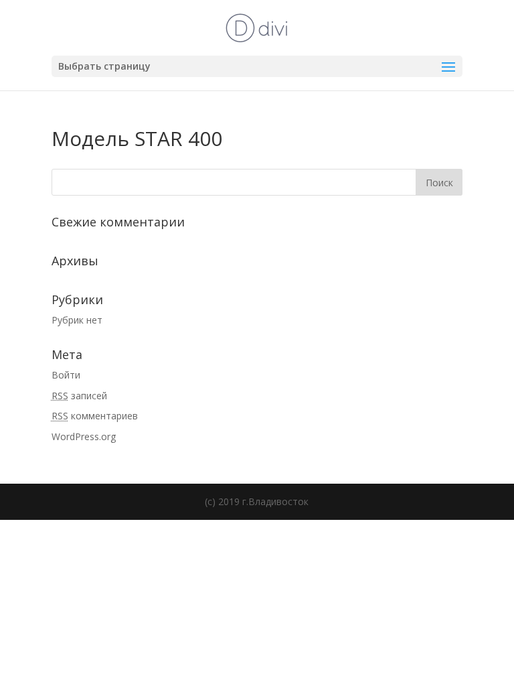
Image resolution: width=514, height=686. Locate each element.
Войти (66, 374)
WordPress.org (84, 436)
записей (79, 395)
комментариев (95, 415)
